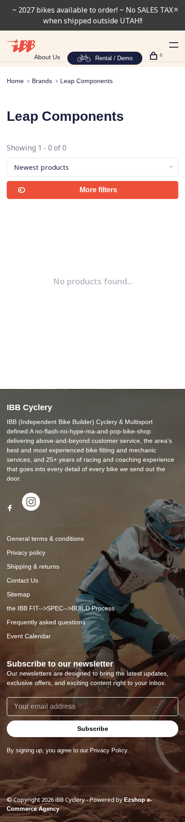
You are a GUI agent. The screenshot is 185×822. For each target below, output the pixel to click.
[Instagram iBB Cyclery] (31, 508)
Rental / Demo (113, 58)
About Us (47, 57)
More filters (98, 190)
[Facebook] (10, 508)
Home (15, 80)
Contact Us (22, 580)
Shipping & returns (33, 566)
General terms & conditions (45, 538)
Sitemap (18, 594)
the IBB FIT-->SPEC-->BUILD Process (61, 608)
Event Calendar (29, 636)
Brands (42, 80)
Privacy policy (26, 552)
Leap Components (86, 80)
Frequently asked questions (46, 622)
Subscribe (92, 728)
